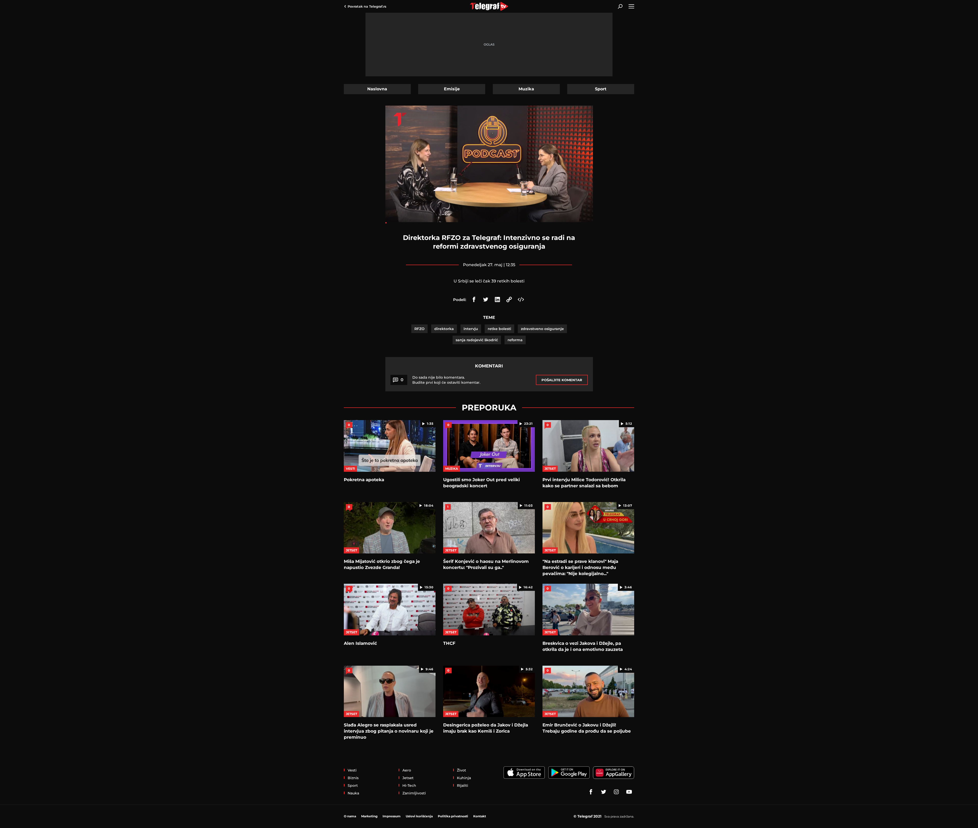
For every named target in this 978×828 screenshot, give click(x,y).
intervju (471, 328)
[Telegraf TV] (629, 792)
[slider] (489, 222)
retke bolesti (499, 328)
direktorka (444, 328)
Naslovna (377, 89)
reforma (515, 340)
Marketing (369, 816)
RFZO (419, 328)
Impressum (392, 816)
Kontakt (479, 816)
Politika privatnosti (453, 816)
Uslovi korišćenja (419, 816)
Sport (600, 89)
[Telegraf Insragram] (616, 792)
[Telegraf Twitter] (604, 792)
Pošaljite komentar (561, 380)
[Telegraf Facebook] (591, 792)
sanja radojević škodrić (477, 340)
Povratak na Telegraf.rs (367, 6)
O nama (350, 816)
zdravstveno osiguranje (542, 328)
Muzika (526, 89)
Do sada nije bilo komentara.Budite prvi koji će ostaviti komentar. (446, 380)
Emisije (452, 89)
